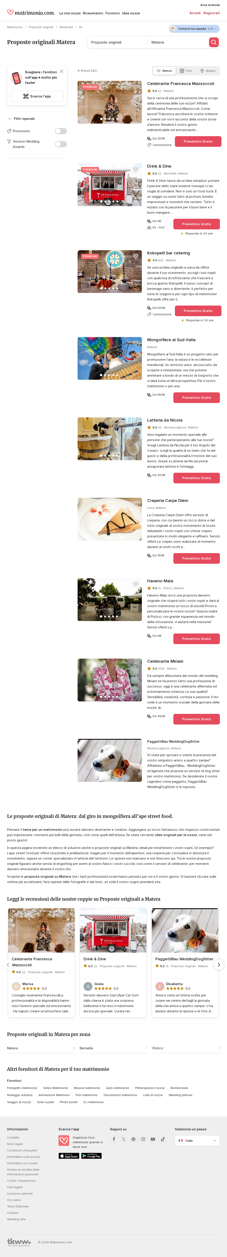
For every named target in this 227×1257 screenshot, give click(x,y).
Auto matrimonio (117, 1088)
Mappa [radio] (210, 71)
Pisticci (158, 1048)
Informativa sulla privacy (23, 1157)
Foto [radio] (189, 71)
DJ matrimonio (94, 1102)
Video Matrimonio (55, 1088)
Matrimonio (15, 27)
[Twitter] (124, 1139)
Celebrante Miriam (165, 661)
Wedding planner (180, 1095)
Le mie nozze (70, 13)
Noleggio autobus (20, 1095)
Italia (189, 1141)
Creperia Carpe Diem (167, 500)
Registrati (212, 13)
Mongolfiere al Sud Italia (171, 340)
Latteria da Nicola (164, 420)
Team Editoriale (18, 1206)
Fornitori (113, 13)
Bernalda (86, 1048)
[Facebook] (114, 1139)
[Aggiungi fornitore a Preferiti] (135, 87)
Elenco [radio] (167, 71)
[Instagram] (143, 1139)
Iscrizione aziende (20, 1193)
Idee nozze (131, 13)
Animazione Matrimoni (54, 1095)
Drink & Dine (159, 166)
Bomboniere (179, 1088)
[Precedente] (8, 965)
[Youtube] (153, 1139)
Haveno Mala (160, 581)
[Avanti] (219, 965)
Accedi (195, 13)
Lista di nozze (153, 1095)
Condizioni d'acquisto (22, 1150)
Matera (12, 1048)
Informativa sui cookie (22, 1163)
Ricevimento (93, 13)
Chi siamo (14, 1200)
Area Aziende (210, 5)
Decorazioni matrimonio (120, 1095)
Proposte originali (41, 27)
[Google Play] (91, 1158)
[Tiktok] (163, 1139)
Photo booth (69, 1102)
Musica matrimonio (87, 1088)
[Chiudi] (61, 71)
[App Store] (69, 1158)
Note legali (15, 1144)
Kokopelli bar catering (168, 253)
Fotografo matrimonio (22, 1088)
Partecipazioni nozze (150, 1088)
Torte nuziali (45, 1102)
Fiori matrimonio (87, 1095)
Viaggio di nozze (19, 1102)
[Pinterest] (133, 1139)
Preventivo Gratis (198, 141)
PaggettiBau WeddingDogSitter (173, 741)
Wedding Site (16, 1219)
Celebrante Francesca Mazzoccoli (180, 83)
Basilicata (67, 27)
